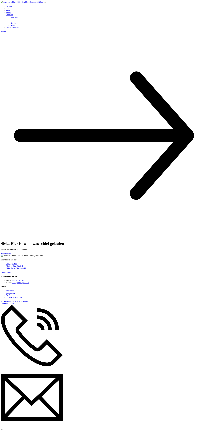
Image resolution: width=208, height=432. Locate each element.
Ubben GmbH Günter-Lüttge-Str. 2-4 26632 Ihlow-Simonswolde (16, 266)
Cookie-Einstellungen (14, 297)
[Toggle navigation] (45, 2)
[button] (9, 15)
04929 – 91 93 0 (19, 280)
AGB (8, 295)
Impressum (10, 291)
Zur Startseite (6, 254)
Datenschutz (10, 293)
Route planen (6, 272)
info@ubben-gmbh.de (20, 283)
